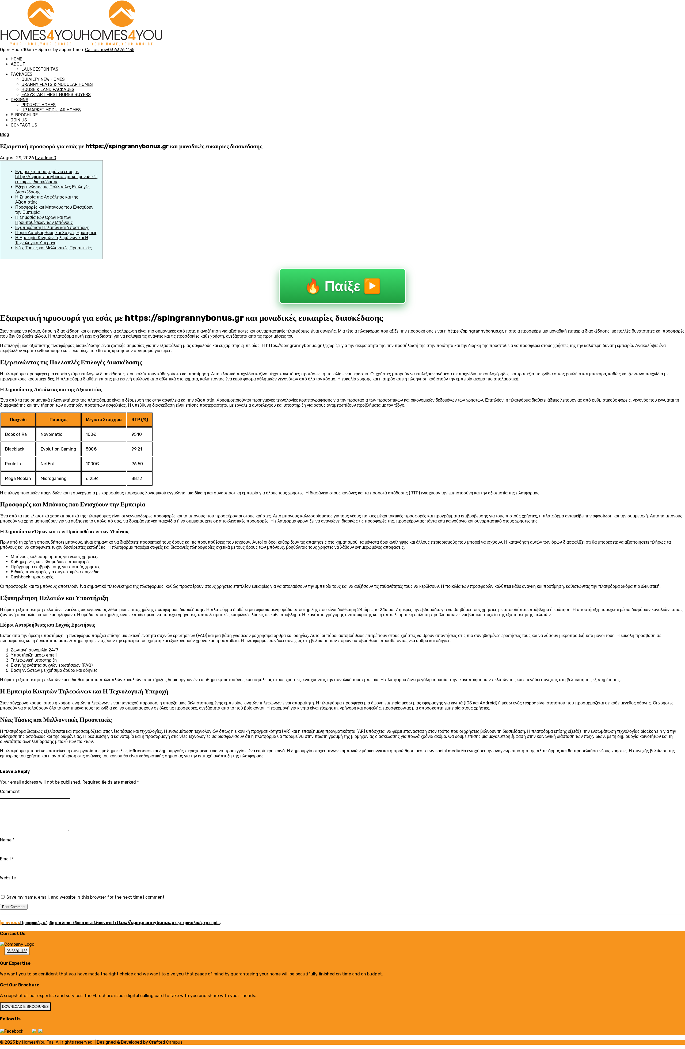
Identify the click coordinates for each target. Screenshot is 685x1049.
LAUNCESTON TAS (39, 69)
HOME (16, 59)
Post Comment (13, 907)
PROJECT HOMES (38, 104)
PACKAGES (21, 74)
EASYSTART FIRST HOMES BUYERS (56, 94)
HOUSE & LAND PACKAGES (47, 89)
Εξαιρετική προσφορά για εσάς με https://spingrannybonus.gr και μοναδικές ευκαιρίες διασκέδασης (56, 176)
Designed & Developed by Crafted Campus (139, 1042)
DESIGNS (19, 99)
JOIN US (19, 120)
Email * (7, 858)
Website (8, 877)
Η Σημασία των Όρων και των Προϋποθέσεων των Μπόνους (44, 220)
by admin (44, 157)
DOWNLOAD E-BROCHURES (25, 1007)
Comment (10, 791)
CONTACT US (24, 125)
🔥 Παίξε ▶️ (342, 286)
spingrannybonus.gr (483, 331)
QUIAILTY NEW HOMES (43, 79)
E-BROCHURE (24, 114)
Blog (4, 134)
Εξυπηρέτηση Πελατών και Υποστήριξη (52, 227)
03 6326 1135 (17, 951)
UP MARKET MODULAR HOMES (51, 109)
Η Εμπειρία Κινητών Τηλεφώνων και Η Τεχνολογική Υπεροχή (51, 240)
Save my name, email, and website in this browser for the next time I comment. (86, 897)
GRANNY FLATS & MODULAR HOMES (57, 84)
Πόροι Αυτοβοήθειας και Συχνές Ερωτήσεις (56, 232)
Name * (7, 839)
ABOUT (18, 64)
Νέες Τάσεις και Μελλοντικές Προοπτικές (53, 247)
